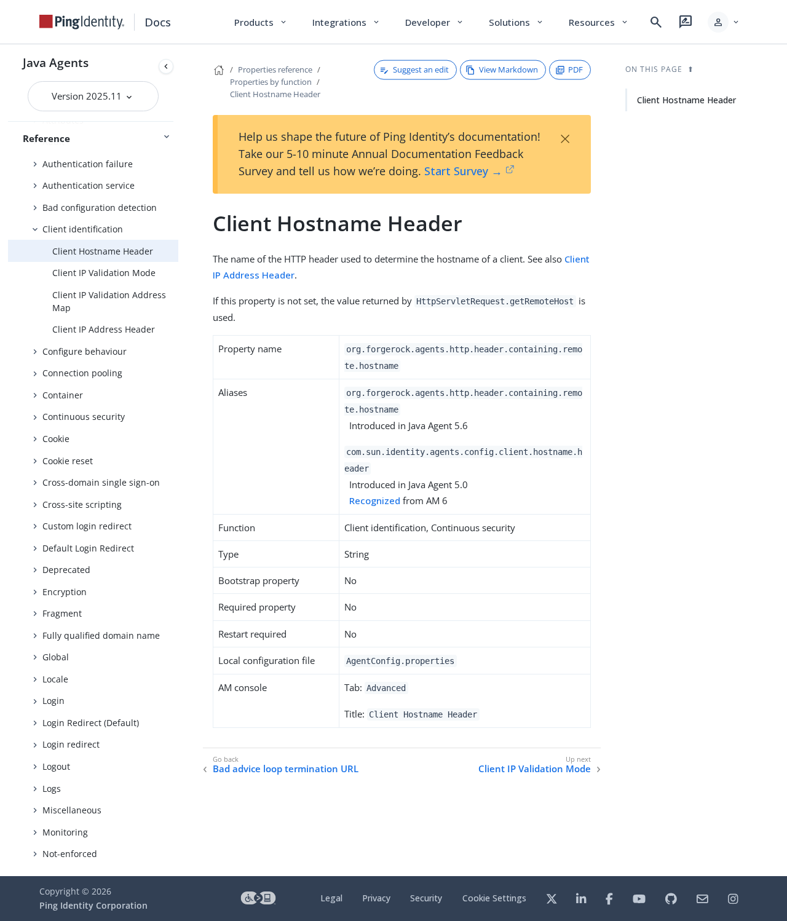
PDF (575, 69)
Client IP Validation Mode (104, 273)
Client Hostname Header (102, 251)
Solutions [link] (516, 22)
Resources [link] (599, 22)
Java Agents (56, 62)
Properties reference (275, 69)
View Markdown (508, 69)
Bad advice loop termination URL (285, 769)
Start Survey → (463, 171)
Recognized (374, 500)
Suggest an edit (421, 69)
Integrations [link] (346, 22)
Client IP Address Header (103, 329)
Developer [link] (434, 22)
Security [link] (426, 898)
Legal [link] (331, 898)
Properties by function (271, 81)
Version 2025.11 (88, 96)
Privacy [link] (376, 898)
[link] (81, 22)
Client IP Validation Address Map (109, 301)
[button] (724, 22)
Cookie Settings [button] (494, 898)
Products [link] (261, 22)
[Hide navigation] (166, 66)
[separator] (178, 460)
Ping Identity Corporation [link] (93, 905)
